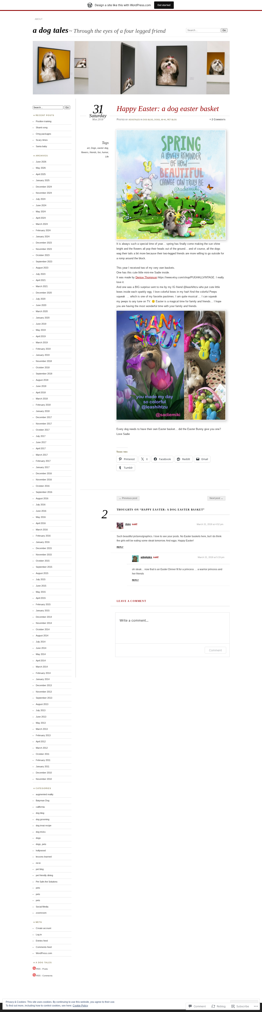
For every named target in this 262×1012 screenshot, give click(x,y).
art (88, 148)
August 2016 (42, 498)
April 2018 (41, 392)
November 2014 (44, 623)
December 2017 (44, 417)
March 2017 (42, 455)
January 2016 (43, 542)
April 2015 (41, 598)
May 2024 (41, 211)
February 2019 (43, 349)
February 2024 (43, 230)
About (39, 19)
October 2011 (42, 754)
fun (99, 152)
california (40, 807)
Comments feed (44, 947)
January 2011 (42, 766)
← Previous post (128, 498)
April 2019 (41, 336)
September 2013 (44, 698)
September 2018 (44, 373)
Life (107, 156)
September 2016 (44, 492)
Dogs (93, 148)
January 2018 (43, 411)
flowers (84, 152)
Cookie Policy (80, 1005)
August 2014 (42, 635)
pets (38, 888)
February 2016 (43, 535)
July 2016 (40, 504)
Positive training (43, 121)
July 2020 (40, 299)
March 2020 (42, 311)
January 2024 (43, 236)
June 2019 (41, 324)
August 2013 (42, 704)
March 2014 (42, 666)
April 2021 (41, 280)
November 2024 (44, 193)
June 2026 (41, 161)
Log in (39, 934)
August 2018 (42, 380)
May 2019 (41, 330)
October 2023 (43, 255)
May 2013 (41, 723)
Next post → (216, 498)
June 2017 (41, 442)
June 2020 (41, 305)
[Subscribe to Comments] (34, 975)
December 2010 (44, 772)
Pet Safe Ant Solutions (47, 881)
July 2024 (40, 199)
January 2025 (43, 180)
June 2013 (41, 716)
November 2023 (44, 249)
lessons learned (44, 856)
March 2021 (42, 286)
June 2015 (41, 585)
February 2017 (43, 461)
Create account (43, 928)
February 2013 (43, 735)
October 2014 (43, 629)
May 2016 (41, 517)
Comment (215, 650)
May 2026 (41, 168)
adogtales (134, 119)
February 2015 (43, 604)
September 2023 (44, 261)
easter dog (102, 148)
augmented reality (44, 794)
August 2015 (42, 573)
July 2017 (40, 436)
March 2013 (42, 729)
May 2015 (41, 592)
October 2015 (43, 560)
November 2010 (44, 779)
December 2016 (44, 473)
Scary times (42, 140)
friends (93, 152)
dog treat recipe (43, 825)
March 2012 (42, 748)
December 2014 (44, 617)
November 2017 (44, 423)
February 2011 (43, 760)
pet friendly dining (44, 875)
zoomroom (41, 913)
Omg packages (43, 134)
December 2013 (44, 685)
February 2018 (43, 405)
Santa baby (41, 146)
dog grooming (42, 819)
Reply (120, 547)
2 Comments (218, 119)
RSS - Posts (42, 969)
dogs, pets (41, 844)
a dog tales (50, 30)
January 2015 (43, 610)
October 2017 (43, 430)
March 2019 (42, 342)
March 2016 (42, 529)
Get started (164, 5)
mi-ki (163, 119)
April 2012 (41, 741)
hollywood (41, 850)
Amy (128, 524)
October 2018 (43, 367)
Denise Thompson (146, 277)
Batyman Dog (42, 800)
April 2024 (41, 218)
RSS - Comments (44, 975)
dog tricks (41, 832)
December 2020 (44, 292)
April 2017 (41, 448)
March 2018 (42, 398)
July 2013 (40, 710)
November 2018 (44, 361)
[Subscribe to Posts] (34, 969)
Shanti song (41, 127)
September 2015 (44, 567)
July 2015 (40, 579)
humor (105, 152)
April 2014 (41, 660)
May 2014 (41, 654)
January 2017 (43, 467)
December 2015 (44, 548)
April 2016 (41, 523)
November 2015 (44, 554)
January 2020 (43, 317)
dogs (157, 119)
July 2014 (40, 641)
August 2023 (42, 267)
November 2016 (44, 479)
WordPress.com (44, 953)
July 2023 (40, 274)
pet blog (172, 119)
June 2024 (41, 205)
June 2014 (41, 648)
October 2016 (43, 486)
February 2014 (43, 673)
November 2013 (44, 691)
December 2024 (44, 186)
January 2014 (43, 679)
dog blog (148, 119)
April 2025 (41, 174)
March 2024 (42, 224)
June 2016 (41, 511)
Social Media (42, 906)
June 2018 (41, 386)
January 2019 (43, 355)
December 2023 (44, 242)
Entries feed (42, 940)
